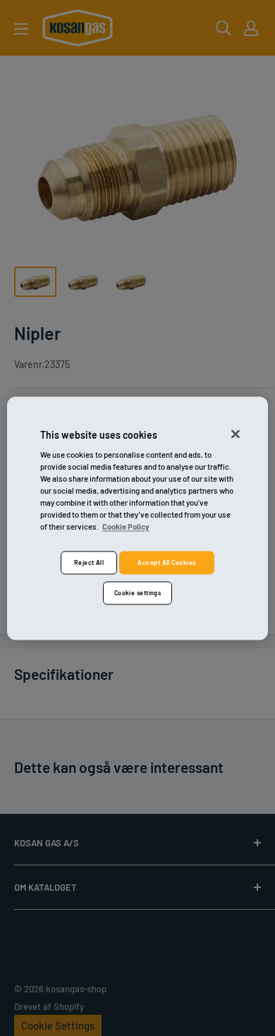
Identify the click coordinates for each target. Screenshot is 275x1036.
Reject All (89, 562)
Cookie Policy (125, 527)
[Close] (235, 433)
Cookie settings (137, 593)
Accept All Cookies (166, 562)
